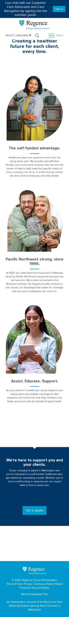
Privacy (28, 584)
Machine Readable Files (34, 594)
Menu (57, 35)
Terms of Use (14, 584)
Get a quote (34, 510)
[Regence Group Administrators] (34, 570)
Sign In (59, 9)
